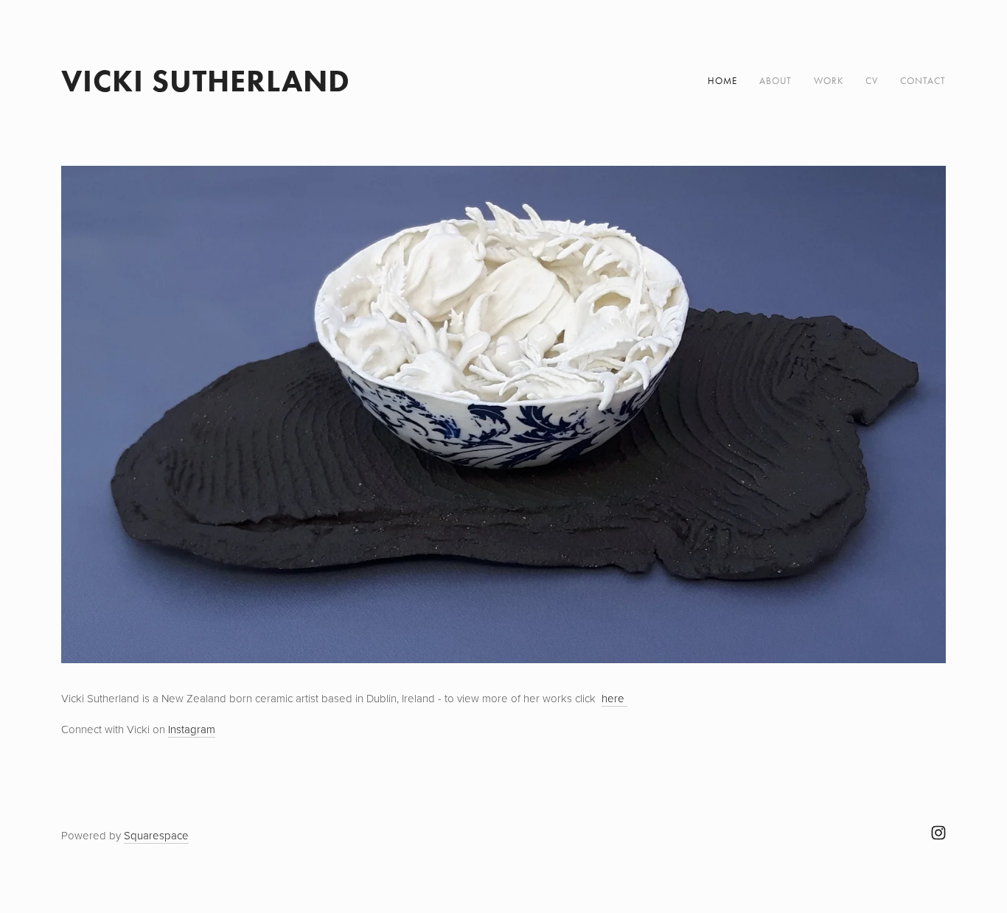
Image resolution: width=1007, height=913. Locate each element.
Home (722, 80)
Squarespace (156, 835)
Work (828, 80)
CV (871, 80)
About (775, 80)
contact (923, 80)
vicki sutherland (205, 80)
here (614, 698)
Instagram (191, 729)
